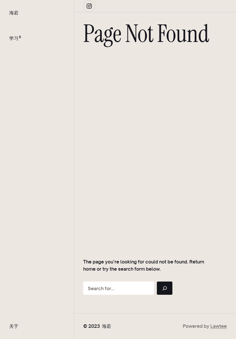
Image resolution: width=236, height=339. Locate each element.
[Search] (164, 288)
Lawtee (218, 326)
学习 (13, 38)
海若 (13, 12)
